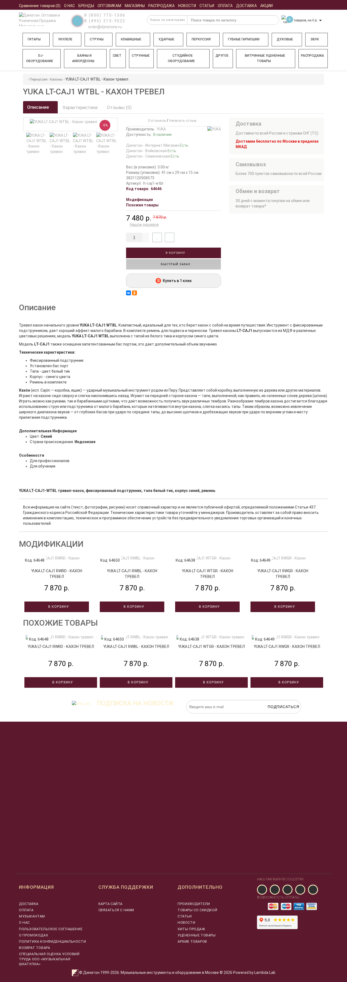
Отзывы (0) (119, 107)
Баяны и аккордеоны (83, 58)
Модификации (139, 199)
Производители (194, 904)
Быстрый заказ (175, 264)
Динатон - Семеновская (152, 156)
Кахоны (56, 79)
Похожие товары (142, 205)
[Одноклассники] (134, 292)
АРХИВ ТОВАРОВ (192, 941)
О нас (24, 922)
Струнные (141, 55)
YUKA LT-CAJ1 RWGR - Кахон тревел (287, 646)
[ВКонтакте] (128, 292)
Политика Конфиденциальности (52, 941)
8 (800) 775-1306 (105, 15)
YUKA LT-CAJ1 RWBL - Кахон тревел (136, 646)
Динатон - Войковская (151, 151)
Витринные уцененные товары (265, 58)
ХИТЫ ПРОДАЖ (191, 929)
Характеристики (80, 107)
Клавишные (131, 39)
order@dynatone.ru (104, 27)
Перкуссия (201, 39)
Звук (314, 39)
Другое (222, 55)
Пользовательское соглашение (50, 929)
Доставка (28, 904)
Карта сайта (110, 904)
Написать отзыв (183, 121)
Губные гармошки (243, 39)
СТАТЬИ (185, 916)
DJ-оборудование (39, 58)
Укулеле (65, 39)
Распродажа (312, 55)
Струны (97, 39)
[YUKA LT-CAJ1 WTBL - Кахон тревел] (37, 143)
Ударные (166, 39)
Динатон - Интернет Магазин (157, 145)
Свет (117, 55)
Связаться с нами (116, 910)
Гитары (34, 39)
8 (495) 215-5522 (105, 20)
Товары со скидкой (197, 910)
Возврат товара (34, 948)
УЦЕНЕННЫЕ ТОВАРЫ (197, 935)
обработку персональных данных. (276, 716)
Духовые (285, 39)
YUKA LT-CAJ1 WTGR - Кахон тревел (211, 646)
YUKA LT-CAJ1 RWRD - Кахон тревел (61, 646)
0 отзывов (156, 121)
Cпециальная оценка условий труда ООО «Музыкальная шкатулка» (49, 959)
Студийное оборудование (181, 58)
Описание (38, 107)
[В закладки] (157, 237)
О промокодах (33, 935)
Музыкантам (32, 916)
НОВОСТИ (186, 922)
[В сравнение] (169, 237)
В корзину (175, 253)
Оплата (26, 910)
